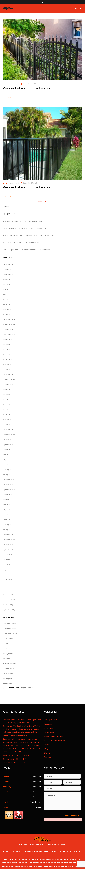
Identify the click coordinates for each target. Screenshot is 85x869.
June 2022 (6, 455)
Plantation (56, 862)
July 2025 (6, 284)
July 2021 (6, 500)
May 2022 (6, 460)
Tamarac (5, 866)
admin (18, 84)
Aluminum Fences (9, 623)
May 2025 (6, 294)
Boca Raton (26, 866)
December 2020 (9, 535)
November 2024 (9, 324)
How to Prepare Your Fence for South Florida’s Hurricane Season (27, 249)
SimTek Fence (8, 674)
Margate (31, 862)
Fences (5, 644)
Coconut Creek (18, 859)
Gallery (46, 744)
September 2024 (9, 334)
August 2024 (7, 339)
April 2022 (6, 465)
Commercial (48, 728)
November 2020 (9, 540)
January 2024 (7, 369)
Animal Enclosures (9, 628)
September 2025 (9, 274)
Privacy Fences (8, 654)
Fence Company (8, 639)
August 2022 (7, 450)
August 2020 (7, 555)
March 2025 (7, 304)
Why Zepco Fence (50, 720)
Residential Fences (9, 664)
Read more (8, 98)
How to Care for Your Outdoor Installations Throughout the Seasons (28, 235)
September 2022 (9, 445)
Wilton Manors (12, 866)
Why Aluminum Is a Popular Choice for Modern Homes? (23, 242)
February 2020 (8, 585)
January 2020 (7, 590)
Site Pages (48, 757)
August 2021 (7, 495)
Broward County (9, 859)
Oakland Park (38, 862)
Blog (46, 749)
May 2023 (6, 404)
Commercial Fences (10, 634)
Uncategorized (8, 679)
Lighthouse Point (22, 862)
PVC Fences (7, 659)
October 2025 (8, 269)
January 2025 (7, 314)
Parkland (20, 866)
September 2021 (9, 490)
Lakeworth (51, 866)
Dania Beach (43, 859)
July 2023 (6, 394)
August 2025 (7, 279)
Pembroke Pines (48, 862)
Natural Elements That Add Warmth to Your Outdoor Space (25, 228)
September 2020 (9, 550)
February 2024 (8, 364)
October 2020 (8, 545)
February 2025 (8, 309)
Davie (49, 859)
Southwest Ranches (76, 862)
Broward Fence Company (53, 736)
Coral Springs (35, 859)
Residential (48, 724)
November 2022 (9, 434)
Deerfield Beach (56, 859)
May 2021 (6, 510)
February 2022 (8, 470)
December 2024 (9, 319)
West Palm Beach (73, 866)
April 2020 (6, 575)
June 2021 (6, 505)
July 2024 (6, 344)
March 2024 (7, 359)
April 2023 (6, 409)
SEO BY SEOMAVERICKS (62, 844)
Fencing (5, 649)
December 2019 (9, 595)
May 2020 (6, 570)
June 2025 (6, 289)
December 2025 (9, 264)
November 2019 (9, 600)
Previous (39, 202)
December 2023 (9, 374)
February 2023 (8, 419)
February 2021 (8, 525)
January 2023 (7, 424)
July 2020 (6, 560)
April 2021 (6, 515)
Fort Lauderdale (66, 859)
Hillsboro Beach (76, 859)
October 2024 (8, 329)
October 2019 (8, 605)
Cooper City (26, 859)
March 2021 (7, 520)
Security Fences (8, 669)
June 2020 (6, 565)
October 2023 (8, 384)
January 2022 (7, 475)
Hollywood (5, 862)
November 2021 (9, 480)
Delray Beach (44, 866)
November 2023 (9, 379)
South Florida (13, 862)
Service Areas (49, 732)
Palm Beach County (61, 866)
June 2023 (6, 399)
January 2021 (7, 530)
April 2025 (6, 299)
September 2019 (9, 610)
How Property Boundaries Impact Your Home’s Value (22, 221)
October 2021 (8, 485)
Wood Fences (8, 684)
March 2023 (7, 414)
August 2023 (7, 389)
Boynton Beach (35, 866)
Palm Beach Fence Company (54, 740)
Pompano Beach (65, 862)
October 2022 (8, 440)
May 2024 (6, 354)
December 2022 (9, 429)
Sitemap (47, 753)
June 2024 (6, 349)
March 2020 (7, 580)
